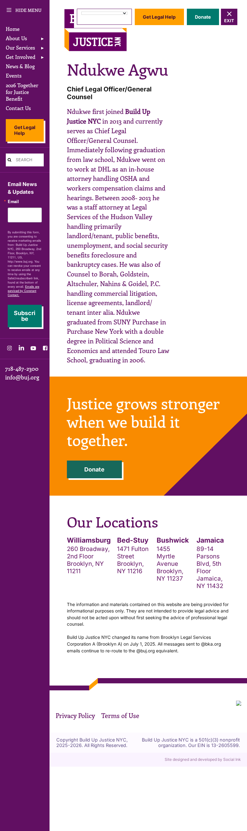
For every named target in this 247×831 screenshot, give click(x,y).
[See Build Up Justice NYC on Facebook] (45, 349)
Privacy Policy (75, 715)
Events (14, 75)
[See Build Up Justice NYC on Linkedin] (21, 349)
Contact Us (18, 108)
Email (13, 202)
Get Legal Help (24, 130)
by (203, 759)
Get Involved (20, 56)
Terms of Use (120, 715)
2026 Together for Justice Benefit (22, 92)
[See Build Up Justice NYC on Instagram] (9, 349)
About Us (16, 38)
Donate (203, 17)
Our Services (20, 47)
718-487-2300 (22, 368)
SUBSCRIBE (24, 316)
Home (13, 28)
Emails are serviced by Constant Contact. (23, 291)
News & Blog (20, 66)
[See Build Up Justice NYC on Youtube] (33, 349)
